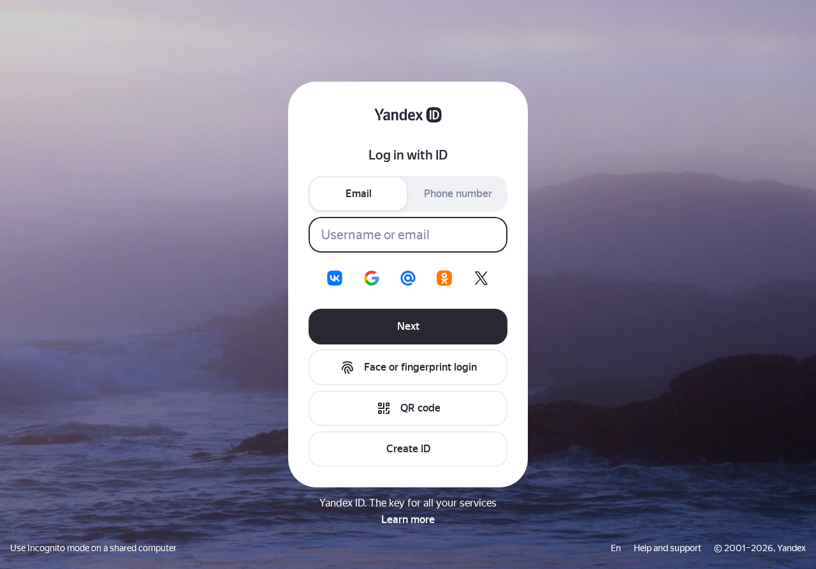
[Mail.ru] (408, 278)
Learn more (408, 520)
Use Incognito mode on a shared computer (93, 548)
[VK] (334, 278)
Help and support (667, 548)
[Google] (371, 278)
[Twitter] (481, 278)
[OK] (444, 278)
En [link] (616, 548)
